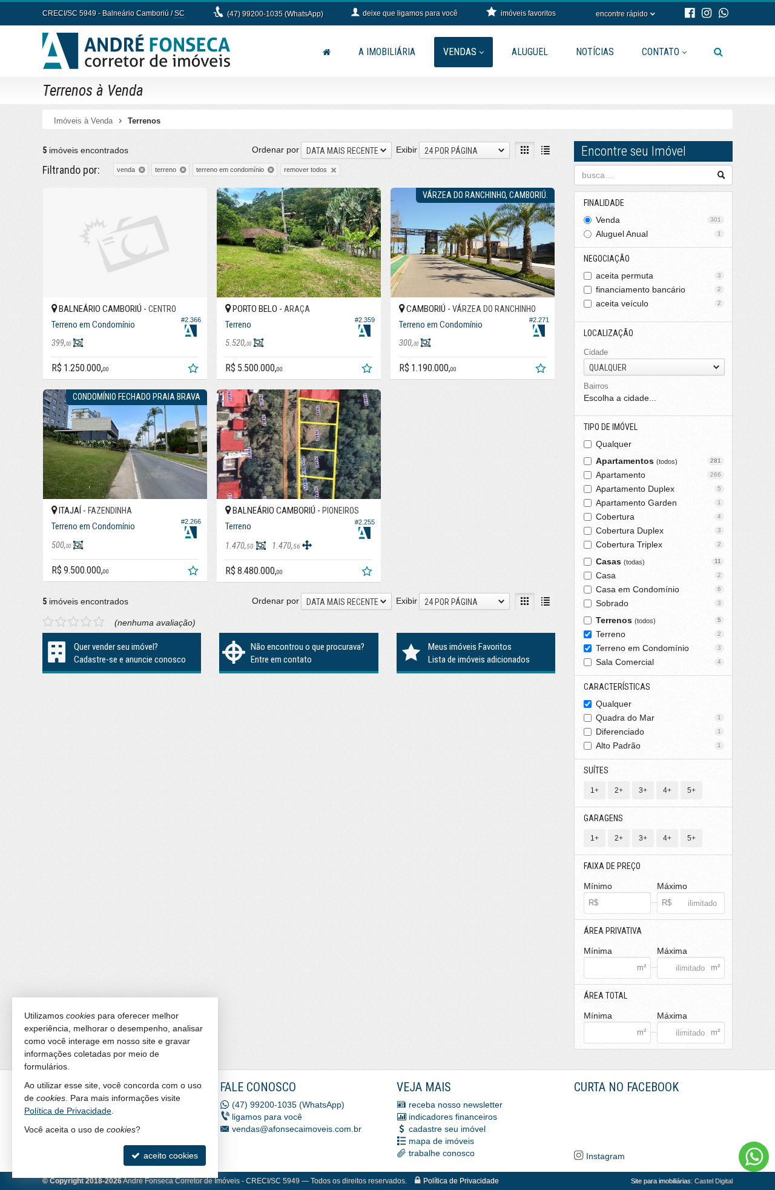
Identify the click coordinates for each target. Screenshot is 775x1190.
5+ (691, 790)
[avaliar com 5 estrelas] (99, 622)
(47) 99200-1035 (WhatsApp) (275, 14)
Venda (659, 220)
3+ (643, 790)
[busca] (718, 52)
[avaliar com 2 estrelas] (61, 622)
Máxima (672, 951)
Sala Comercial (659, 662)
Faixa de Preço (612, 866)
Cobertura (659, 516)
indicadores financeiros (453, 1117)
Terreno (659, 634)
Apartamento (659, 475)
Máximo (672, 886)
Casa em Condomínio (659, 589)
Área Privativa (613, 931)
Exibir (406, 149)
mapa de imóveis (441, 1141)
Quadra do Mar (659, 717)
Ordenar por (275, 149)
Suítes (596, 770)
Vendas (460, 52)
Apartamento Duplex (659, 489)
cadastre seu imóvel (447, 1129)
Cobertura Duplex (659, 530)
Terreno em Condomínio (659, 648)
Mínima (598, 951)
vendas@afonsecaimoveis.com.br (296, 1129)
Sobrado (659, 603)
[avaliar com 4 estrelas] (86, 622)
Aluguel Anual (659, 234)
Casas (659, 561)
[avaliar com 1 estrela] (48, 622)
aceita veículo (659, 303)
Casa (659, 575)
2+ (619, 790)
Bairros (596, 386)
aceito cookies (169, 1155)
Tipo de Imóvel (611, 427)
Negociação (607, 258)
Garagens (603, 818)
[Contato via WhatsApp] (754, 1157)
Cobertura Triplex (659, 544)
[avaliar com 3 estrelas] (73, 622)
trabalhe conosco (442, 1153)
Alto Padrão (659, 745)
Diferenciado (659, 731)
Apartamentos (659, 461)
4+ (667, 790)
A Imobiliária (386, 52)
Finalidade (604, 203)
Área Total (605, 995)
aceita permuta (659, 275)
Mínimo (598, 886)
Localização (608, 333)
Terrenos (659, 620)
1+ (594, 790)
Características (617, 687)
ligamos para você (267, 1117)
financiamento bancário (659, 289)
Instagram (604, 1156)
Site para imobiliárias (661, 1181)
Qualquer (614, 444)
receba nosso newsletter (456, 1104)
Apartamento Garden (659, 502)
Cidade (596, 352)
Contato (660, 52)
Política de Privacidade (461, 1181)
